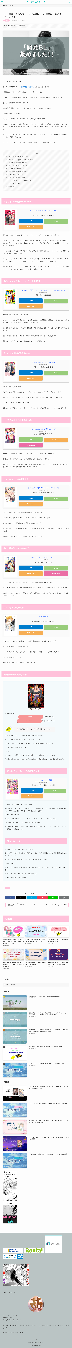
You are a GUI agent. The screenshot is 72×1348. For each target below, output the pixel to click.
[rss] (36, 1339)
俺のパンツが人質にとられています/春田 (21, 160)
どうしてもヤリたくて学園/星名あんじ (21, 180)
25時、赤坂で (43, 616)
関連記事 (11, 186)
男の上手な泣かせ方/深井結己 (18, 171)
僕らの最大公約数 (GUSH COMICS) (43, 362)
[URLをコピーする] (64, 897)
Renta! (56, 221)
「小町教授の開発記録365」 (26, 87)
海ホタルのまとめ (14, 183)
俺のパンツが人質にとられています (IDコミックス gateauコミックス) (43, 290)
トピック (7, 20)
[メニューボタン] (2, 2)
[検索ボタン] (70, 2)
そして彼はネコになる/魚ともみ (19, 165)
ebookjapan (31, 445)
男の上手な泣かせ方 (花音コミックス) (43, 557)
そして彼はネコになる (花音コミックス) (43, 429)
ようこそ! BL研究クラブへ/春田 (18, 157)
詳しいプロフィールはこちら (14, 1332)
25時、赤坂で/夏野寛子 (16, 174)
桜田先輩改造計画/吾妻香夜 (17, 177)
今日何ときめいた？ (36, 2)
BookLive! (30, 226)
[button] (10, 897)
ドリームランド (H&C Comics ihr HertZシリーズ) (43, 488)
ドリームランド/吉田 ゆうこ (17, 168)
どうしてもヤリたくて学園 (43, 780)
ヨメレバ (46, 212)
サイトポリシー (32, 1342)
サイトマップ (40, 1342)
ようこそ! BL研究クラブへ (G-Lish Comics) (43, 210)
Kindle (31, 221)
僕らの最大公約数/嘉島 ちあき (18, 162)
